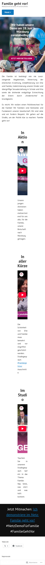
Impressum (6, 556)
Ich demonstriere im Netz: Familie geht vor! (22, 514)
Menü (9, 12)
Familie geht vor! (15, 3)
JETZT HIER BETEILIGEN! (21, 58)
